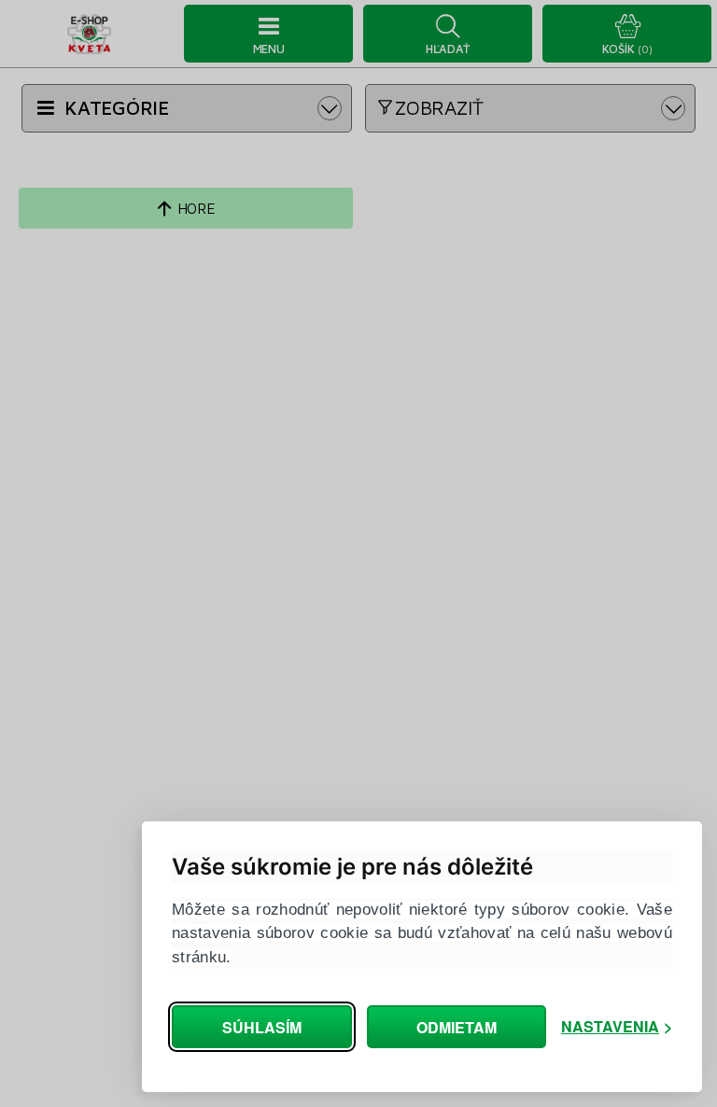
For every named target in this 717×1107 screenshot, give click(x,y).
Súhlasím (262, 1027)
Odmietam (456, 1027)
